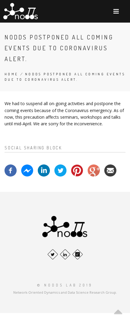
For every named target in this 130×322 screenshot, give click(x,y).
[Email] (110, 170)
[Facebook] (11, 170)
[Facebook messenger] (27, 170)
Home (11, 74)
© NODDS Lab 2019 (65, 285)
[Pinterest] (77, 170)
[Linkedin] (44, 170)
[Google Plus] (94, 170)
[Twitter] (60, 170)
